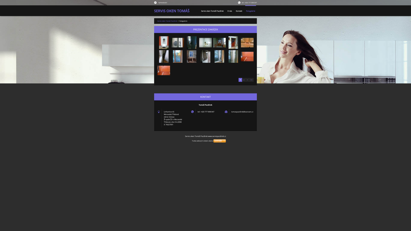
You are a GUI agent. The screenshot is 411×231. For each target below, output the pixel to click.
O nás (229, 11)
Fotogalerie (250, 11)
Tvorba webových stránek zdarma (202, 141)
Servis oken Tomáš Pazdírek (212, 11)
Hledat (155, 2)
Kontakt (239, 11)
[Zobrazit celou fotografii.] (163, 42)
